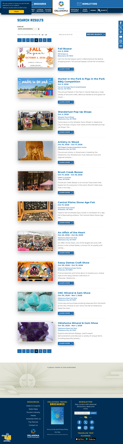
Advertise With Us (33, 419)
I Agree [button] (16, 11)
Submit (93, 413)
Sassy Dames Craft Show (73, 262)
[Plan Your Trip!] (6, 438)
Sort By (20, 26)
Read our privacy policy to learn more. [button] (15, 7)
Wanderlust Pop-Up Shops (75, 112)
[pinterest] (120, 32)
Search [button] (104, 10)
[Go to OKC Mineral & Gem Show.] (35, 302)
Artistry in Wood (68, 142)
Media (33, 416)
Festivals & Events (75, 10)
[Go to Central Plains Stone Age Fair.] (35, 211)
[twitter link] (85, 422)
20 (42, 34)
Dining (93, 10)
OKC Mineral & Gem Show (74, 293)
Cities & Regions (40, 10)
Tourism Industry (33, 412)
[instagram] (120, 41)
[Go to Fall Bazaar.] (35, 57)
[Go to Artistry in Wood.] (35, 151)
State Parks (85, 10)
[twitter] (120, 27)
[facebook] (120, 23)
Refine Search (94, 34)
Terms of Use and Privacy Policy (57, 429)
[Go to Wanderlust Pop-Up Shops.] (35, 121)
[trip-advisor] (120, 46)
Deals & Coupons (33, 406)
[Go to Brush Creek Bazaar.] (35, 181)
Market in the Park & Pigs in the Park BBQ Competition (81, 80)
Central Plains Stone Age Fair (76, 202)
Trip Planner (33, 422)
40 (46, 34)
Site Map (57, 432)
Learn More (64, 69)
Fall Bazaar (65, 48)
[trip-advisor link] (92, 427)
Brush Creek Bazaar (70, 172)
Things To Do (32, 10)
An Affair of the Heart (71, 232)
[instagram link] (85, 427)
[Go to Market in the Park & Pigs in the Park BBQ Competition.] (35, 87)
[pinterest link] (92, 422)
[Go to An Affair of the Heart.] (35, 241)
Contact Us (33, 425)
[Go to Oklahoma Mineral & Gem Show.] (35, 332)
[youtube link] (79, 427)
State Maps (33, 409)
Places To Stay (48, 10)
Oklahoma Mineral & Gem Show (78, 323)
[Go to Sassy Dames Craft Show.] (35, 271)
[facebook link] (79, 422)
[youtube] (120, 36)
